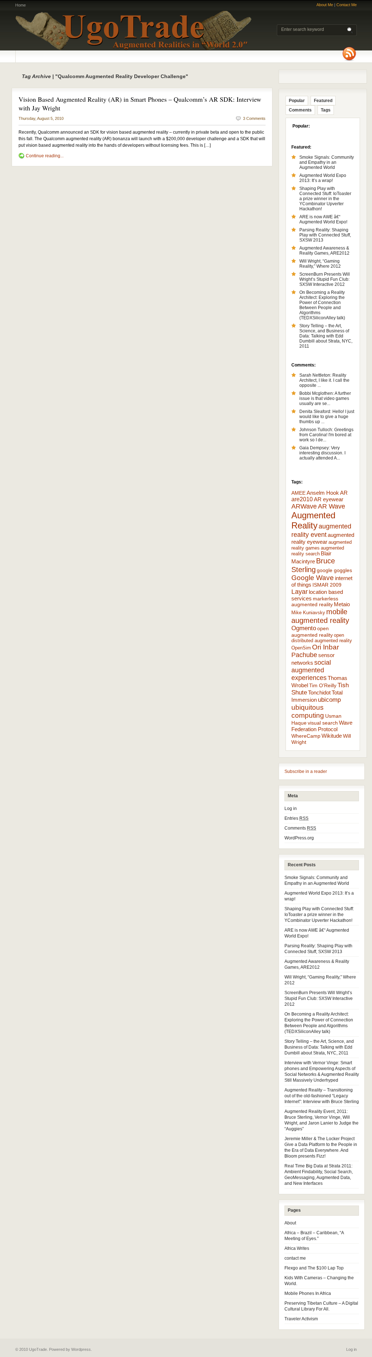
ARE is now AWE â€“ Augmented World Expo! (323, 219)
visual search (323, 723)
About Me (324, 5)
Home (20, 5)
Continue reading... (45, 155)
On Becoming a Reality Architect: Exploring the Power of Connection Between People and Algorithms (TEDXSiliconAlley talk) (322, 305)
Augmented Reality (313, 520)
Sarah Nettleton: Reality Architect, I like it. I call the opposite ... (324, 380)
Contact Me (346, 5)
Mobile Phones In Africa (307, 1293)
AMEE (298, 493)
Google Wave (312, 578)
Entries (296, 818)
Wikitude (332, 736)
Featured (323, 100)
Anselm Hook (323, 493)
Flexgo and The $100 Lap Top (314, 1268)
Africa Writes (296, 1248)
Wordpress (81, 1349)
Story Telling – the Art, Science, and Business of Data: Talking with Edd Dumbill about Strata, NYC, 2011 (325, 336)
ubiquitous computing (307, 711)
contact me (295, 1258)
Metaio (342, 604)
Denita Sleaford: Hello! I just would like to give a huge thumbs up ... (326, 416)
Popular (297, 100)
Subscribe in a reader (305, 771)
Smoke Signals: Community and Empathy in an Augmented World (326, 162)
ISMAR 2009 (326, 585)
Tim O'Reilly (322, 685)
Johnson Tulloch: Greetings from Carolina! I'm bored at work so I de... (326, 434)
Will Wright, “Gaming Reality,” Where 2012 (320, 264)
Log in (290, 808)
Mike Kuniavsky (308, 612)
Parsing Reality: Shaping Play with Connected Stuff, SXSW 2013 (325, 235)
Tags (326, 110)
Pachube (304, 655)
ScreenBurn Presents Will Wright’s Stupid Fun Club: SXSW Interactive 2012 (324, 279)
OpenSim (301, 648)
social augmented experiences (311, 670)
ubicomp (329, 699)
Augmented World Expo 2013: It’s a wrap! (322, 178)
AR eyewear (328, 499)
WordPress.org (299, 837)
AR (344, 493)
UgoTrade (133, 30)
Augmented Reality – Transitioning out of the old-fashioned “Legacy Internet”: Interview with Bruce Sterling (321, 1095)
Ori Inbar (325, 647)
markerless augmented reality (314, 601)
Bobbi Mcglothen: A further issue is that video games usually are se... (325, 398)
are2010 (302, 499)
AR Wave (331, 506)
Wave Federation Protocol (321, 726)
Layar (299, 591)
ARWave (304, 506)
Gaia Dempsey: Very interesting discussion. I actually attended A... (322, 453)
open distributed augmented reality (321, 637)
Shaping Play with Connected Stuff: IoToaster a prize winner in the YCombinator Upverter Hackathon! (325, 198)
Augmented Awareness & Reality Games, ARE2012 (324, 251)
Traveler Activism (301, 1318)
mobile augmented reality (320, 615)
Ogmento (303, 628)
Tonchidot (319, 693)
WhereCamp (305, 736)
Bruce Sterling (313, 565)
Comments (300, 110)
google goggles (334, 570)
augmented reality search (317, 550)
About (290, 1223)
